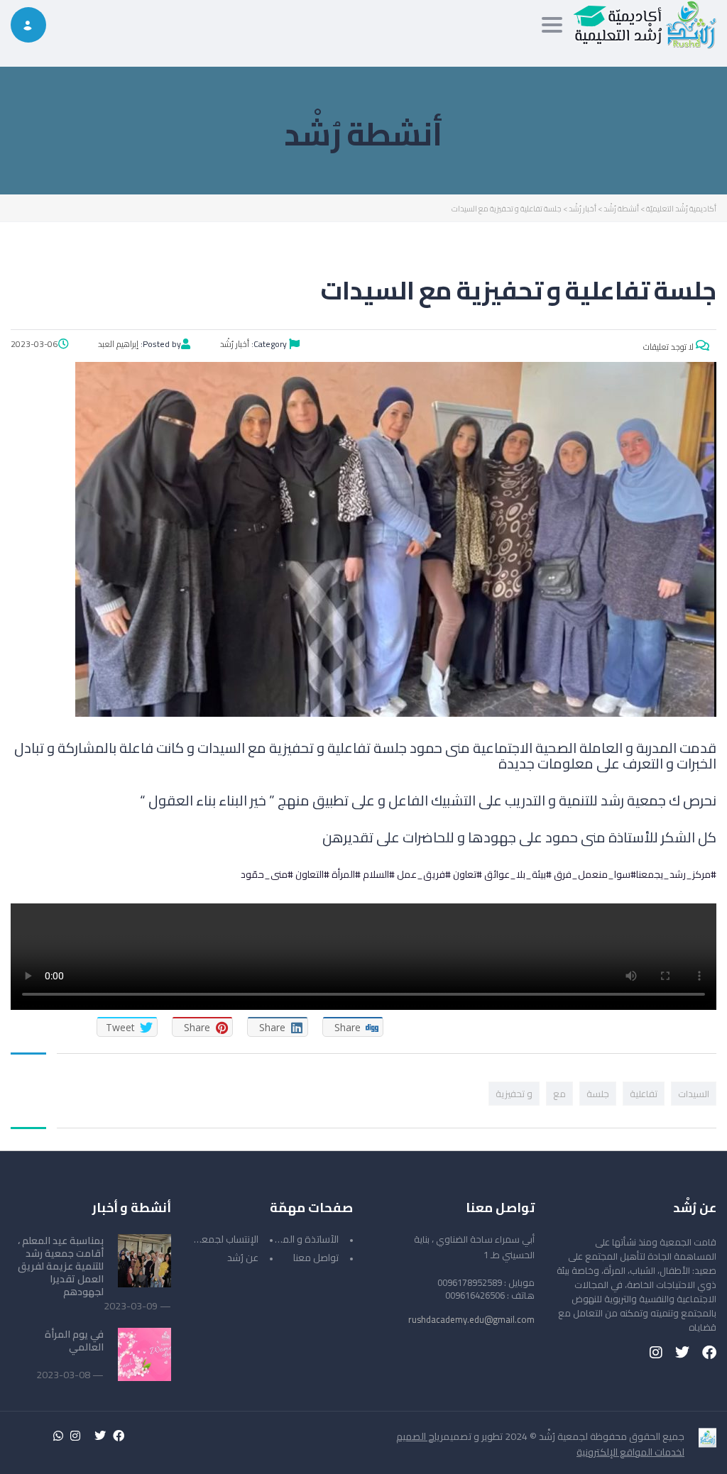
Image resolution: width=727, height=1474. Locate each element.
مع (559, 1093)
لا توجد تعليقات (669, 347)
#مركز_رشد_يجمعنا (676, 874)
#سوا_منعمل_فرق (595, 874)
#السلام (379, 874)
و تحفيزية (514, 1093)
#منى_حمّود (267, 874)
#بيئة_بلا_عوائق (518, 874)
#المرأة (346, 874)
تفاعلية (643, 1093)
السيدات (693, 1093)
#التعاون (312, 874)
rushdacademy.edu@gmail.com (471, 1319)
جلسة (597, 1093)
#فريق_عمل (424, 874)
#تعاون (467, 874)
